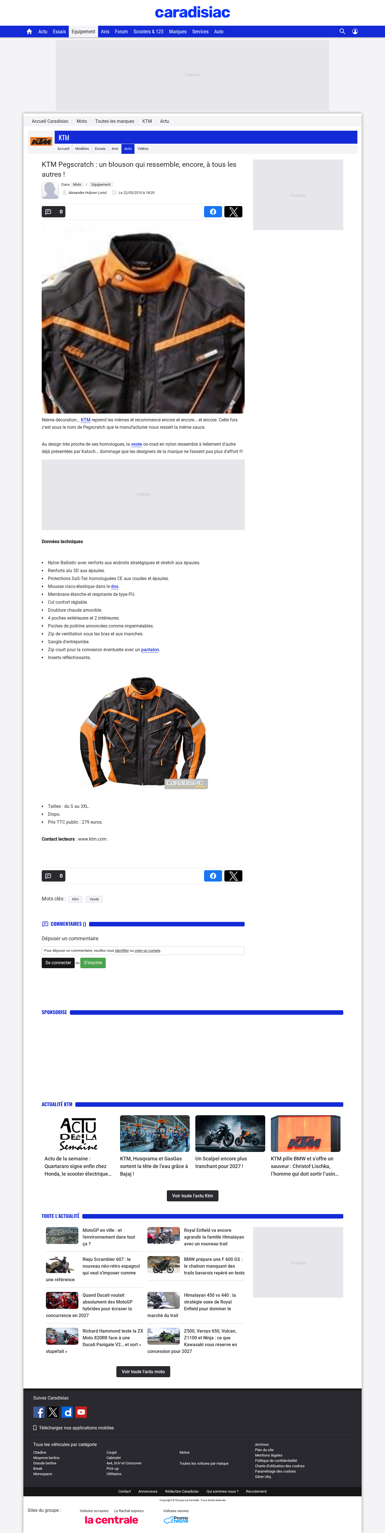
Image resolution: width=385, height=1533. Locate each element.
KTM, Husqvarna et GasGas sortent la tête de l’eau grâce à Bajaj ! (154, 1166)
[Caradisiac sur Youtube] (81, 1413)
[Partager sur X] (234, 210)
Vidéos (143, 148)
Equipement (83, 31)
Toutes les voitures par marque (204, 1463)
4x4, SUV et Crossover (124, 1463)
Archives (262, 1444)
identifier (122, 950)
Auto (219, 31)
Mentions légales (268, 1455)
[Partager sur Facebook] (214, 210)
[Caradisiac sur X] (53, 1413)
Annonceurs (148, 1491)
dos (114, 586)
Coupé (112, 1452)
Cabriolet (114, 1458)
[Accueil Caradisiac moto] (29, 31)
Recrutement (256, 1491)
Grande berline (44, 1463)
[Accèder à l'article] (79, 1133)
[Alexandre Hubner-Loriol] (50, 198)
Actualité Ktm (57, 1104)
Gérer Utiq (263, 1477)
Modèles (82, 148)
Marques (178, 31)
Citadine (39, 1452)
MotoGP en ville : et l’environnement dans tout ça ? (109, 1237)
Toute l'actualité (60, 1215)
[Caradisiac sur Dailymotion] (67, 1413)
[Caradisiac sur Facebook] (39, 1413)
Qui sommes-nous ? (222, 1491)
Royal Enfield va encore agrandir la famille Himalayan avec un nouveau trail (214, 1237)
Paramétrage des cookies (275, 1471)
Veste (94, 899)
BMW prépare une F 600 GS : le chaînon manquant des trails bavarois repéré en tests (214, 1266)
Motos (185, 1452)
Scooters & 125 (148, 31)
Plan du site (264, 1450)
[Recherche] (342, 31)
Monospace (42, 1474)
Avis (105, 31)
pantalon (150, 649)
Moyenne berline (46, 1458)
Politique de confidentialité (276, 1460)
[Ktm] (41, 148)
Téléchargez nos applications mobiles (76, 1428)
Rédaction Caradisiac (182, 1491)
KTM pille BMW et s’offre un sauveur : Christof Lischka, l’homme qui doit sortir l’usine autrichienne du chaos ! (304, 1167)
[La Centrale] (111, 1525)
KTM (85, 420)
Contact (124, 1491)
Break (38, 1468)
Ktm (64, 137)
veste (136, 444)
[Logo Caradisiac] (192, 23)
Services (200, 31)
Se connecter (58, 962)
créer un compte (147, 950)
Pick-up (113, 1468)
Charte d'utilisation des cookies (280, 1466)
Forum (121, 31)
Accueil (63, 148)
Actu (42, 31)
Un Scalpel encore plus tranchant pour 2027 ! (221, 1162)
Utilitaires (114, 1474)
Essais (59, 31)
